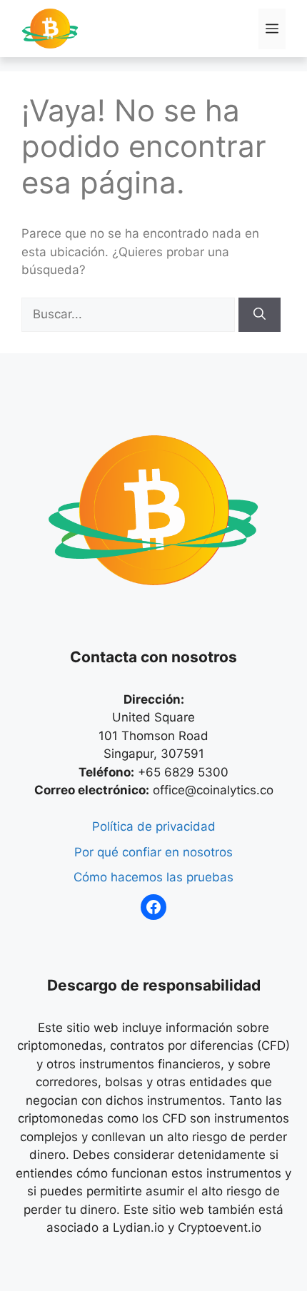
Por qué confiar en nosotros (153, 852)
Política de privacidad (154, 826)
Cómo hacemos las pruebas (153, 877)
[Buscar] (259, 315)
